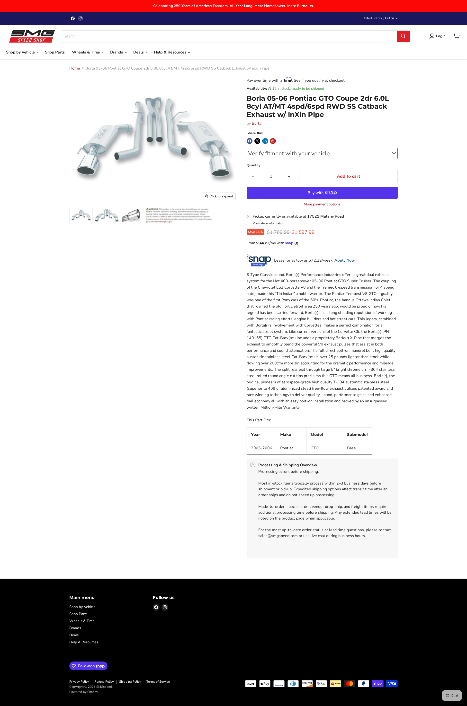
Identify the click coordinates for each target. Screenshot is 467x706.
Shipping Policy (130, 682)
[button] (81, 215)
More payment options (322, 204)
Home (74, 68)
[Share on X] (257, 141)
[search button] (403, 36)
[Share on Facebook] (249, 141)
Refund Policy (104, 682)
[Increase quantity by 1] (289, 176)
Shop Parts (55, 52)
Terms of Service (158, 682)
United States (378, 18)
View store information (268, 223)
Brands (117, 52)
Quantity (253, 165)
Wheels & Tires (86, 52)
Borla (256, 123)
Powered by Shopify (83, 692)
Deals (139, 52)
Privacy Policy (79, 682)
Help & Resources (170, 52)
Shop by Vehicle (21, 52)
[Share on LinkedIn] (265, 141)
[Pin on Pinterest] (273, 141)
